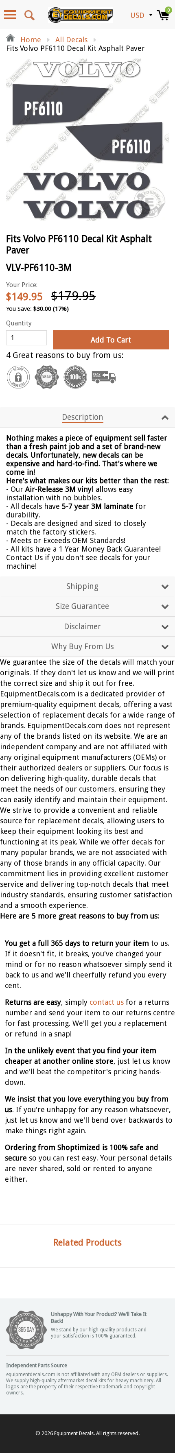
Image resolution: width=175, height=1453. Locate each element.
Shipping (82, 586)
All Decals (71, 39)
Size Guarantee (82, 606)
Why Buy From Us (82, 646)
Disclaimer (82, 626)
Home (29, 39)
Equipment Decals (74, 1433)
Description (82, 417)
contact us (107, 1002)
